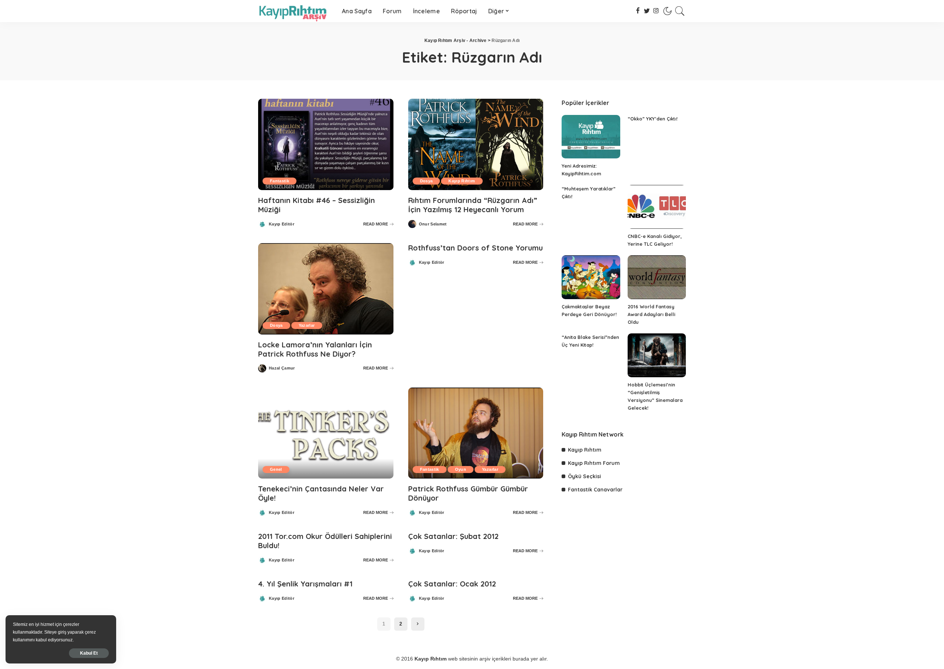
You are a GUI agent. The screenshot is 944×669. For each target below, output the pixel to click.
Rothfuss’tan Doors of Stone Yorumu (475, 247)
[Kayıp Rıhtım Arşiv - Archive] (294, 11)
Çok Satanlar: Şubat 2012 (453, 536)
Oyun (460, 469)
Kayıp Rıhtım (461, 181)
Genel (276, 469)
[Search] (680, 11)
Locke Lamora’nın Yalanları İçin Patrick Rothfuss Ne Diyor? (315, 349)
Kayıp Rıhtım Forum (594, 463)
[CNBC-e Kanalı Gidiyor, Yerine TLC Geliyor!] (657, 207)
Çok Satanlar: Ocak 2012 (452, 583)
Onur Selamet (433, 224)
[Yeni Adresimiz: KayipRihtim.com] (591, 137)
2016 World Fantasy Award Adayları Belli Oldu (651, 314)
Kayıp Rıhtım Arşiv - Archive (455, 40)
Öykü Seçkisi (584, 476)
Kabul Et (89, 653)
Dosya (426, 181)
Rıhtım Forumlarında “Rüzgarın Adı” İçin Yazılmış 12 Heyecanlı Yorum (472, 205)
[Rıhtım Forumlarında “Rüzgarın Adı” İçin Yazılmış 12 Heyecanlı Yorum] (476, 144)
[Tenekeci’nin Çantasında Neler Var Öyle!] (325, 433)
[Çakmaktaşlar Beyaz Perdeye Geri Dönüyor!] (591, 277)
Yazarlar (307, 325)
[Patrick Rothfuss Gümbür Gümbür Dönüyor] (476, 433)
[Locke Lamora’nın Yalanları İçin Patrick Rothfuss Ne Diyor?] (325, 288)
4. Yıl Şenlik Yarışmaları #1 (305, 583)
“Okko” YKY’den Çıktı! (652, 119)
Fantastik (279, 181)
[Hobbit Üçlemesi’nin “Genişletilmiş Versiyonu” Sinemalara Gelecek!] (657, 355)
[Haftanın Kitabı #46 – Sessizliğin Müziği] (325, 144)
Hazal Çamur (282, 368)
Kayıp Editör (281, 224)
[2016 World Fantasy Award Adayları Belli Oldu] (657, 277)
